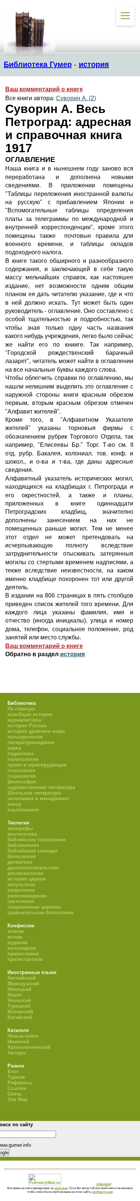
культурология (25, 737)
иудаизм (17, 942)
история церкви (26, 879)
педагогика (20, 753)
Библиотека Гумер (38, 64)
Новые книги (22, 1036)
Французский (23, 983)
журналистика (24, 720)
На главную (21, 709)
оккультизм (21, 884)
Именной (18, 1041)
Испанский (20, 1011)
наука (14, 748)
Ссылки (16, 1088)
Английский (21, 978)
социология (21, 776)
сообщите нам (102, 1192)
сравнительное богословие (40, 912)
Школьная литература (34, 793)
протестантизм (25, 959)
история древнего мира (36, 731)
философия (21, 781)
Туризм (16, 1077)
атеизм (15, 931)
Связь (14, 1094)
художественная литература (41, 787)
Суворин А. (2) (76, 98)
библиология (23, 845)
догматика (19, 862)
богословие (21, 856)
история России (26, 725)
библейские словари (32, 851)
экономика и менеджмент (38, 798)
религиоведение (27, 896)
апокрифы (20, 828)
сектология (20, 901)
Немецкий (19, 989)
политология (22, 759)
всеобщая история (30, 714)
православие (23, 953)
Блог (13, 1071)
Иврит (14, 995)
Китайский (19, 1017)
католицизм (21, 948)
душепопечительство (33, 867)
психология (21, 770)
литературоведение (31, 742)
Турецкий (18, 1006)
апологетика (22, 834)
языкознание (23, 810)
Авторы (16, 1053)
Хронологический (28, 1047)
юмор (14, 804)
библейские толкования (36, 839)
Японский (19, 1000)
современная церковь (34, 907)
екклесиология (25, 873)
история (94, 64)
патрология (21, 890)
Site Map (17, 1099)
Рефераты (19, 1082)
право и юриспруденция (37, 765)
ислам (14, 937)
